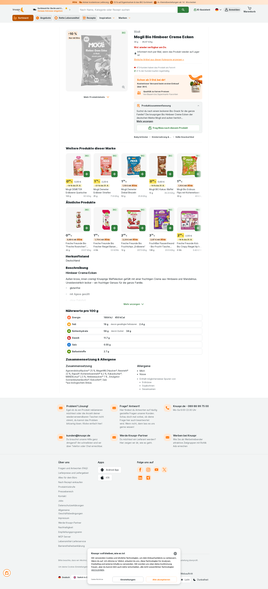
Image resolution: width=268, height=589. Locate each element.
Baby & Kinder (141, 137)
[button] (232, 9)
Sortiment (23, 18)
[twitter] (164, 470)
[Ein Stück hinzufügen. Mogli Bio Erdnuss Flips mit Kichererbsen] (198, 174)
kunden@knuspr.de (78, 435)
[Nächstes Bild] (196, 165)
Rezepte (91, 18)
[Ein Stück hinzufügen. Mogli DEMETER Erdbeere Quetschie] (87, 174)
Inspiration (105, 18)
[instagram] (148, 470)
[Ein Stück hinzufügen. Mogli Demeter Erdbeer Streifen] (114, 174)
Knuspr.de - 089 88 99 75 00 (191, 406)
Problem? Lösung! (77, 406)
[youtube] (156, 470)
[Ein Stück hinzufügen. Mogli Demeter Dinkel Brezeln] (142, 174)
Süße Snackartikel (184, 137)
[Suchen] (183, 10)
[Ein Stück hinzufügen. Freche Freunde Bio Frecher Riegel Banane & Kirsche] (114, 228)
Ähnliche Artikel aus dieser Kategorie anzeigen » (159, 59)
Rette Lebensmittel (69, 18)
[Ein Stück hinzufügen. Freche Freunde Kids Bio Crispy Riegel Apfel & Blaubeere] (198, 228)
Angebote (45, 18)
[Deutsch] (218, 10)
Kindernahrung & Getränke (162, 137)
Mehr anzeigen (145, 121)
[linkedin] (140, 478)
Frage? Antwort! (130, 406)
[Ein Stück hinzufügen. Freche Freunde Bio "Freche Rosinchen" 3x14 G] (87, 228)
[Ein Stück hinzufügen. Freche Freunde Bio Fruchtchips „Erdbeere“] (142, 228)
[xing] (148, 478)
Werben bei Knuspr (185, 435)
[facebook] (140, 470)
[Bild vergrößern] (123, 87)
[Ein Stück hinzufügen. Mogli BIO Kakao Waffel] (170, 174)
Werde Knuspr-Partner (134, 435)
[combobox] (128, 10)
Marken (123, 18)
